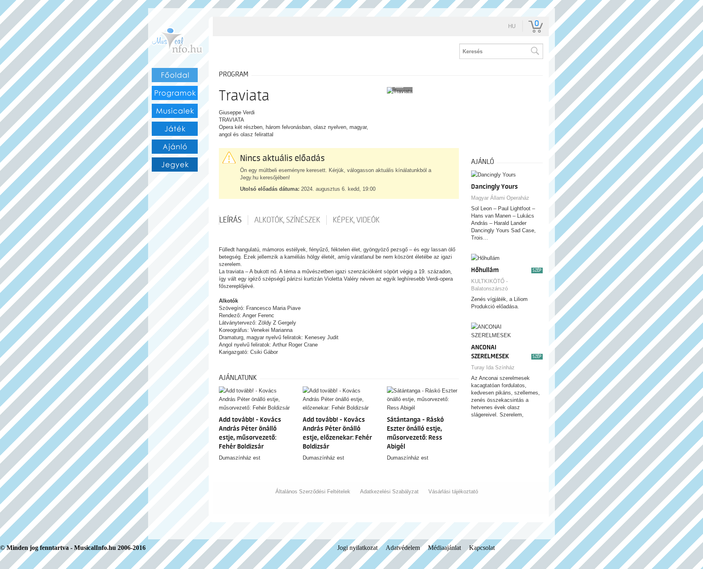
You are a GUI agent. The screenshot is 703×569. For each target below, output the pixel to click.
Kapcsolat (482, 547)
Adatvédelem (403, 547)
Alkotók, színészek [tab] (287, 220)
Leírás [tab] (230, 220)
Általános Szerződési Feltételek (312, 491)
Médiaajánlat (444, 547)
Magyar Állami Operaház (500, 198)
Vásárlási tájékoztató (453, 491)
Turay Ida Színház (493, 367)
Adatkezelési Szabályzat (389, 491)
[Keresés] (534, 51)
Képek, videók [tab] (356, 220)
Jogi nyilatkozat (357, 547)
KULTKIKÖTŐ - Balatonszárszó (489, 285)
